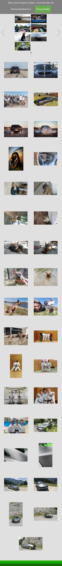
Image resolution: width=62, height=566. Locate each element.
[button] (22, 18)
